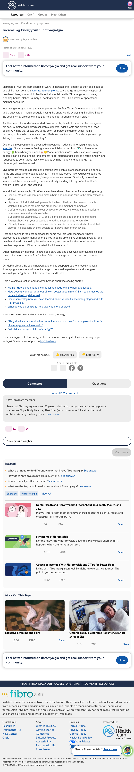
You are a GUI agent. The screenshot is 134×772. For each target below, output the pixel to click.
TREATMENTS (89, 683)
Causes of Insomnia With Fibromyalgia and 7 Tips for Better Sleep (75, 564)
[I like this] (6, 55)
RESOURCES (106, 683)
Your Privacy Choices (79, 743)
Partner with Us (45, 745)
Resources (17, 14)
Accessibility (43, 741)
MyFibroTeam (25, 5)
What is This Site (46, 725)
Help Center (9, 733)
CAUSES (59, 683)
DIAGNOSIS (45, 683)
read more (53, 414)
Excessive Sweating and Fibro (22, 632)
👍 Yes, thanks (65, 354)
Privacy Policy (77, 729)
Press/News (43, 749)
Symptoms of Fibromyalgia (52, 536)
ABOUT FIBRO (28, 683)
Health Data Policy (80, 737)
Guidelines (42, 733)
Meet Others (58, 14)
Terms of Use (77, 725)
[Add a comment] (21, 55)
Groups (42, 14)
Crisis (5, 737)
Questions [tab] (99, 383)
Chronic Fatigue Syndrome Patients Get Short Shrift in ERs (97, 634)
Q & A (30, 14)
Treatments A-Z (11, 729)
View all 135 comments (65, 393)
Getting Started (45, 729)
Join (130, 8)
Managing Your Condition (18, 23)
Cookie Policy (77, 733)
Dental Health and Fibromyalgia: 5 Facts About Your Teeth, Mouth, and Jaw (78, 507)
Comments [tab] (34, 383)
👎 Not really (90, 354)
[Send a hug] (21, 429)
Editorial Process (46, 737)
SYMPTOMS (73, 683)
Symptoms (42, 23)
